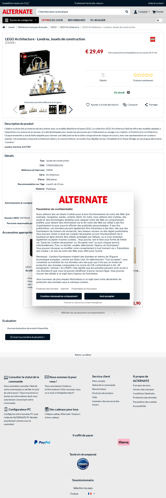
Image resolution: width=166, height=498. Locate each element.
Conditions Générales (144, 393)
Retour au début (83, 354)
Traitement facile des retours (88, 3)
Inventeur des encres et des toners (105, 403)
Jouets (11, 27)
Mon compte (98, 381)
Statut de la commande (103, 385)
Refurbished (76, 20)
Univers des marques (143, 389)
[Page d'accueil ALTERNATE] (17, 11)
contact (160, 3)
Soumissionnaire (83, 480)
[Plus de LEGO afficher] (153, 41)
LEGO (54, 27)
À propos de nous (141, 385)
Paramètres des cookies (145, 401)
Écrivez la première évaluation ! (27, 336)
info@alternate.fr (65, 392)
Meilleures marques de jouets (32, 27)
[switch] (159, 20)
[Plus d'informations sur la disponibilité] (128, 92)
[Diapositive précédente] (51, 313)
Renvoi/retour (99, 389)
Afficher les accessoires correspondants (83, 312)
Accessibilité (139, 406)
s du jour (52, 20)
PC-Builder (97, 20)
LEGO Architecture (69, 27)
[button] (15, 109)
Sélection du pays (83, 487)
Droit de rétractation (102, 393)
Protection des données (145, 397)
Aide (150, 3)
